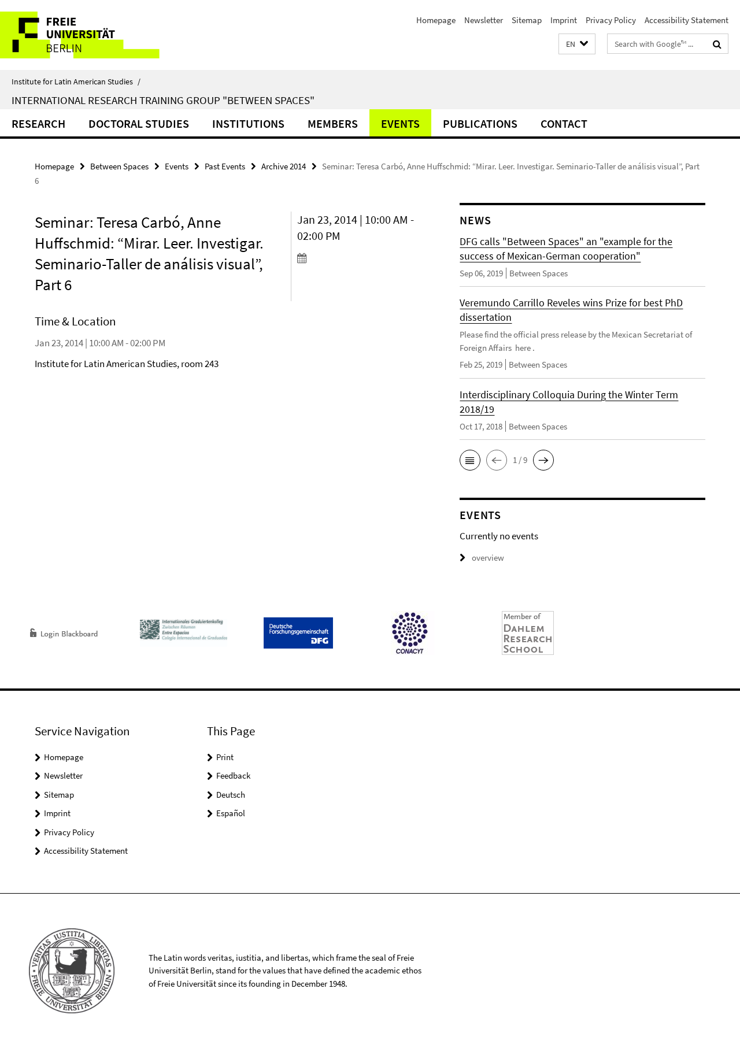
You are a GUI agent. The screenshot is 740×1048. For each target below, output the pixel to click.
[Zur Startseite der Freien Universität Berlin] (97, 35)
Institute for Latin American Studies (76, 81)
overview (488, 557)
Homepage (436, 19)
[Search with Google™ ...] (717, 44)
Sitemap (527, 19)
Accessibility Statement (686, 19)
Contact (564, 123)
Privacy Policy (611, 19)
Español (230, 813)
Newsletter (483, 19)
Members (333, 123)
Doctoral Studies (138, 123)
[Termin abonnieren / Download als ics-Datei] (358, 258)
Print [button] (225, 756)
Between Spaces (119, 166)
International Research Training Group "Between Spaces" (163, 100)
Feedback (233, 775)
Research (38, 123)
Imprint (563, 19)
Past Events (225, 166)
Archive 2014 (283, 166)
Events (400, 123)
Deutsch (230, 794)
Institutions (248, 123)
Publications (480, 123)
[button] (576, 44)
